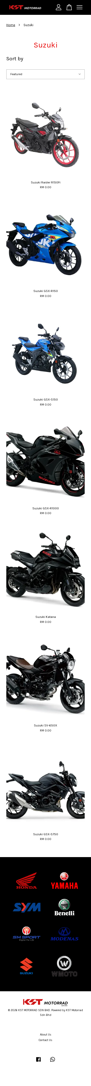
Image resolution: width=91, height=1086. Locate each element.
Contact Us (45, 1040)
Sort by (14, 59)
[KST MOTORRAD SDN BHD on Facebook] (38, 1062)
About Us (45, 1034)
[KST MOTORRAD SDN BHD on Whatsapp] (52, 1062)
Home (10, 25)
